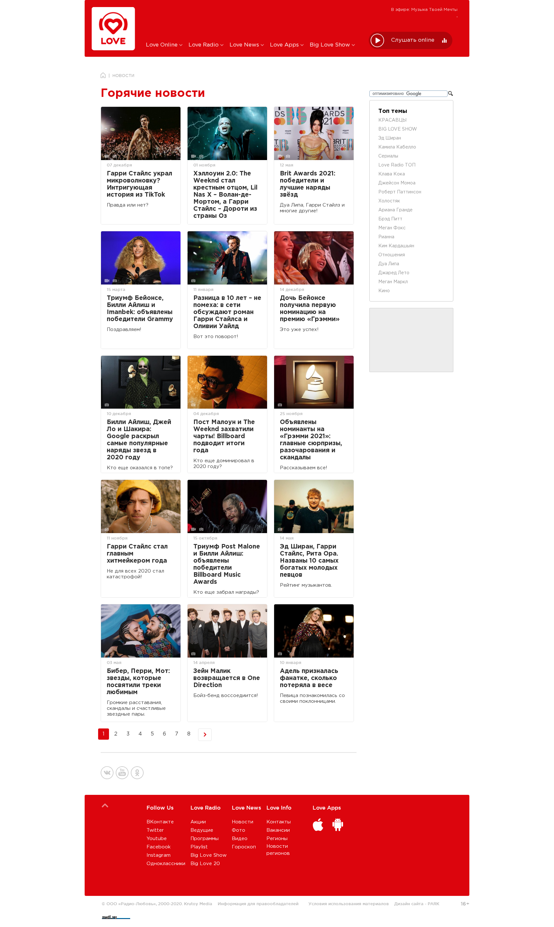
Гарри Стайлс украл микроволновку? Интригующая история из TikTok (139, 184)
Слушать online (412, 40)
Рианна (386, 237)
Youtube (157, 839)
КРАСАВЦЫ (392, 120)
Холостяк (389, 201)
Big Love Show (331, 45)
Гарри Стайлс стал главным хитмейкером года (137, 554)
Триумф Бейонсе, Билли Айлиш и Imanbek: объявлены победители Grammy (140, 308)
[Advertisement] (252, 20)
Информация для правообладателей (258, 903)
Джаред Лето (393, 273)
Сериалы (388, 156)
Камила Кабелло (397, 147)
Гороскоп (244, 847)
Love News (245, 45)
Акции (198, 822)
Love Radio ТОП (397, 165)
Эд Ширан (389, 138)
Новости (242, 822)
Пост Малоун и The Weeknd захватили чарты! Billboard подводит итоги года (224, 436)
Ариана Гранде (395, 210)
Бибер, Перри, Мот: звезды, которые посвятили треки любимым (138, 681)
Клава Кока (391, 174)
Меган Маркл (393, 282)
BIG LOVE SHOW (397, 129)
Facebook (159, 847)
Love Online (162, 45)
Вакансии (278, 830)
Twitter (155, 830)
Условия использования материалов (348, 903)
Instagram (159, 855)
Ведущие (201, 830)
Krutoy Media (198, 903)
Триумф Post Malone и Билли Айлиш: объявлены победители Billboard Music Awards (226, 564)
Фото (238, 830)
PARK (433, 903)
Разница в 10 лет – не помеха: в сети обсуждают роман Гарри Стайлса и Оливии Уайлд (227, 312)
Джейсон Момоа (397, 183)
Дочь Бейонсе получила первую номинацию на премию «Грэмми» (310, 308)
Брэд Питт (390, 219)
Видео (240, 839)
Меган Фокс (392, 228)
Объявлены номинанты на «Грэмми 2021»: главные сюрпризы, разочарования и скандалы (311, 440)
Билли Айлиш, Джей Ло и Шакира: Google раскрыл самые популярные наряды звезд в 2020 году (139, 440)
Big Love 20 (205, 864)
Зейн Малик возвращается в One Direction (226, 678)
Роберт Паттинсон (399, 192)
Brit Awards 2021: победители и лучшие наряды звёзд (307, 184)
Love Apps (285, 45)
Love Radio (204, 45)
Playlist (199, 847)
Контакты (278, 822)
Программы (204, 839)
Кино (384, 291)
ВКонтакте (160, 822)
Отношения (391, 255)
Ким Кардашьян (396, 246)
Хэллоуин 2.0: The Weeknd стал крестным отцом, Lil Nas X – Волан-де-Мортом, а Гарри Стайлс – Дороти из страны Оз (225, 195)
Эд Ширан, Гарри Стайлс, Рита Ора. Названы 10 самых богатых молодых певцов (309, 561)
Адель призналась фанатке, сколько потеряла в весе (309, 678)
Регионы (277, 839)
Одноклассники (166, 864)
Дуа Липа (388, 264)
